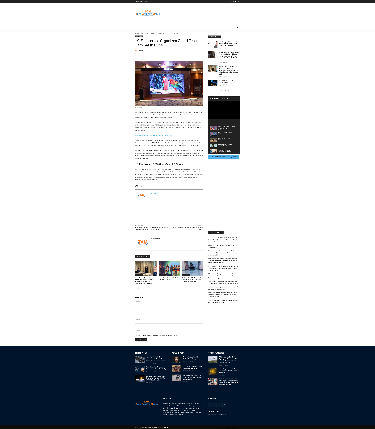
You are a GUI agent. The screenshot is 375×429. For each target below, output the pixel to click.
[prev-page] (136, 288)
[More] (167, 56)
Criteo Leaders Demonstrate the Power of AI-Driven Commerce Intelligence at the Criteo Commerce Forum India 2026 (228, 70)
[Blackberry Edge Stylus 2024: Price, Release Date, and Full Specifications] (176, 378)
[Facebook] (230, 1)
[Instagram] (233, 1)
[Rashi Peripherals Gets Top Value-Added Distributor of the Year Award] (212, 371)
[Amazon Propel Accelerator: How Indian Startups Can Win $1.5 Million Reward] (140, 378)
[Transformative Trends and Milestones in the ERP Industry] (140, 369)
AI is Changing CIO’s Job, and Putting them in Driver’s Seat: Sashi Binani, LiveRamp (228, 43)
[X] (238, 1)
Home (137, 33)
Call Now (166, 427)
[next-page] (139, 288)
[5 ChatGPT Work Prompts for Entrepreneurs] (212, 83)
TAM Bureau (142, 51)
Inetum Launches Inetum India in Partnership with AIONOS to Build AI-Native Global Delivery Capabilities (222, 253)
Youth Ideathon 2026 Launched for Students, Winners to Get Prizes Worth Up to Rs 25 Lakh (192, 279)
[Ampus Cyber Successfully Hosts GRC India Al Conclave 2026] (169, 268)
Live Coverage (144, 33)
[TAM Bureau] (136, 51)
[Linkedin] (236, 1)
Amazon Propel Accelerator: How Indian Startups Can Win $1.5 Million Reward (155, 378)
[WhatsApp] (162, 56)
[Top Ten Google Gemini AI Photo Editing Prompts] (176, 359)
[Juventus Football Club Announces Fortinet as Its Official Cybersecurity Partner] (140, 359)
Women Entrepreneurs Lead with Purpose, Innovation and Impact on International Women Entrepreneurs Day (222, 240)
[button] (237, 28)
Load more (223, 90)
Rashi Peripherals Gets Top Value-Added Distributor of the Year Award (229, 370)
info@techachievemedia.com (217, 415)
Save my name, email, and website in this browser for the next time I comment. (160, 335)
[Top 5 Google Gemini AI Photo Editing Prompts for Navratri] (176, 368)
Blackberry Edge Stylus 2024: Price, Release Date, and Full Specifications (192, 377)
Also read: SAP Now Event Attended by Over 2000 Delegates (154, 135)
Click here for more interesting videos (224, 157)
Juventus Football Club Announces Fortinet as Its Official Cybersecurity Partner (155, 359)
